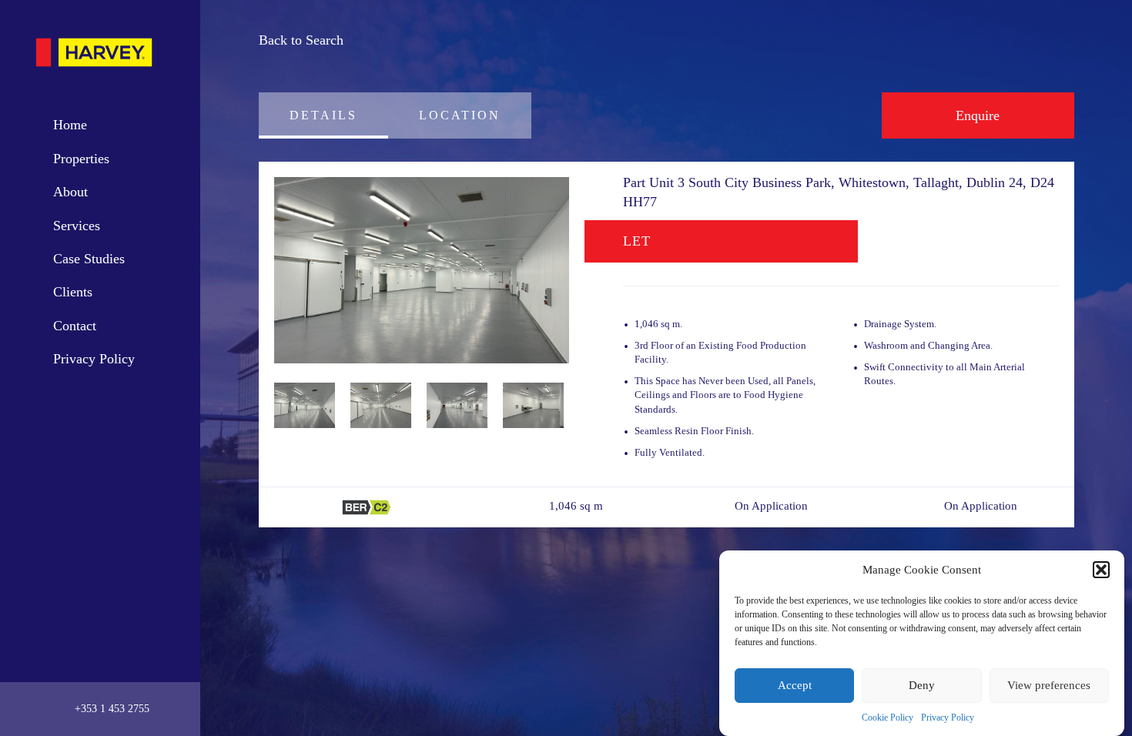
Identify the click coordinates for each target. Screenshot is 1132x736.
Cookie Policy (887, 717)
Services (76, 225)
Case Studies (89, 258)
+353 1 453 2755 (110, 708)
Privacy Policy (947, 717)
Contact (74, 325)
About (70, 191)
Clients (72, 291)
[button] (1101, 569)
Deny (922, 685)
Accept (795, 685)
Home (70, 124)
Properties (81, 158)
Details (323, 115)
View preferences (1048, 685)
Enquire (978, 115)
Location (460, 115)
